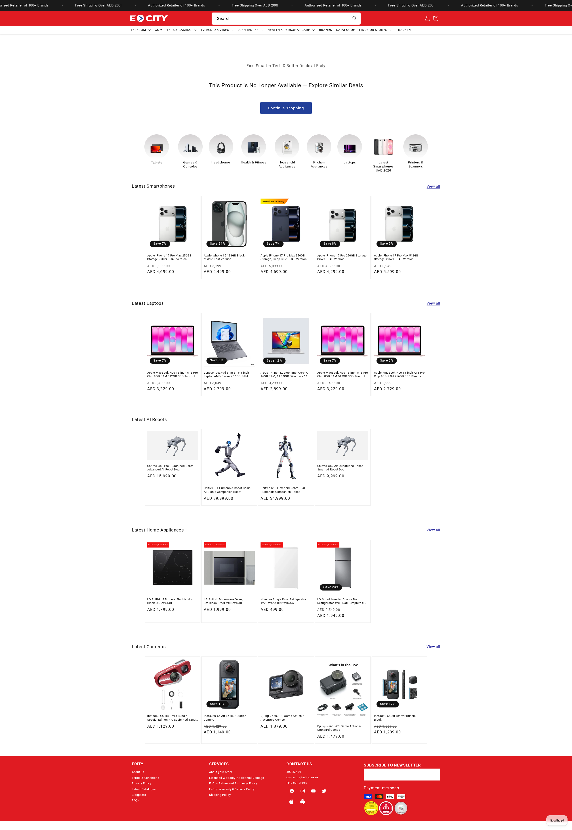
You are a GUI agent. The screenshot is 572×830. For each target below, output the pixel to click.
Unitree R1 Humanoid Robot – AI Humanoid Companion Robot (283, 490)
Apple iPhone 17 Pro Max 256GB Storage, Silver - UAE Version (169, 257)
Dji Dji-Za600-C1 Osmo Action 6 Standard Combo (339, 727)
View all (433, 186)
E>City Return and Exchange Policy (233, 783)
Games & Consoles (172, 164)
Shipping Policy (220, 794)
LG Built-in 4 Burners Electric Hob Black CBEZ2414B (170, 600)
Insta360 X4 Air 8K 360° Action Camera (225, 717)
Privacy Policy (141, 783)
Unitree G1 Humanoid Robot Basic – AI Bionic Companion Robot (229, 490)
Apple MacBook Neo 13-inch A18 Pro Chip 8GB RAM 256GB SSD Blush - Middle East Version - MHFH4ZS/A (399, 374)
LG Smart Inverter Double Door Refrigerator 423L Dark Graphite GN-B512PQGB (342, 601)
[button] (141, 30)
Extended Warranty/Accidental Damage (236, 777)
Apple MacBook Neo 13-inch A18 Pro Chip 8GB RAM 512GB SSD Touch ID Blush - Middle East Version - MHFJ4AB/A (172, 374)
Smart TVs (428, 162)
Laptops (331, 162)
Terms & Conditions (145, 777)
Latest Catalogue (144, 789)
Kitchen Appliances (300, 164)
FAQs (135, 800)
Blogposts (139, 794)
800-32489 (293, 771)
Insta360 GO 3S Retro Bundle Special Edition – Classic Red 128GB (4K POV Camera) (172, 718)
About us (138, 772)
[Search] (354, 18)
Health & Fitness (235, 162)
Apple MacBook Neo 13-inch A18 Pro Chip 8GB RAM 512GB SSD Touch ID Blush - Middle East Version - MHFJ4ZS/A (342, 374)
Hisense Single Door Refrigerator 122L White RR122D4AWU (283, 600)
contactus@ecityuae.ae (302, 777)
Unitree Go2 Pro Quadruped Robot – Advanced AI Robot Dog (172, 467)
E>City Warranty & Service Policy (232, 789)
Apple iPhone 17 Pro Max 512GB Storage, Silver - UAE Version (396, 257)
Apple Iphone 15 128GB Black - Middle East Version (225, 257)
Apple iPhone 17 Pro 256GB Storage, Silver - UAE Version (342, 257)
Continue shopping (286, 108)
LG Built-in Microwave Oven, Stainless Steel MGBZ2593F (223, 600)
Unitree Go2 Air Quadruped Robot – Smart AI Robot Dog (341, 467)
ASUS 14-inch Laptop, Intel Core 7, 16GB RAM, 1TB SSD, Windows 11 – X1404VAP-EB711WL (286, 374)
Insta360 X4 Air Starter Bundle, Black (395, 717)
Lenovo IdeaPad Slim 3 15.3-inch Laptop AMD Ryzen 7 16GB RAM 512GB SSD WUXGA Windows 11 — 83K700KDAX (228, 374)
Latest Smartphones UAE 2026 (365, 166)
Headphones (202, 162)
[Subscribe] (434, 775)
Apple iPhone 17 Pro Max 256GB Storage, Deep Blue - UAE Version (284, 257)
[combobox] (286, 18)
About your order (220, 772)
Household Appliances (268, 164)
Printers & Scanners (397, 164)
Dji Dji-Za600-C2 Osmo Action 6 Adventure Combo (282, 717)
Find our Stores (296, 782)
